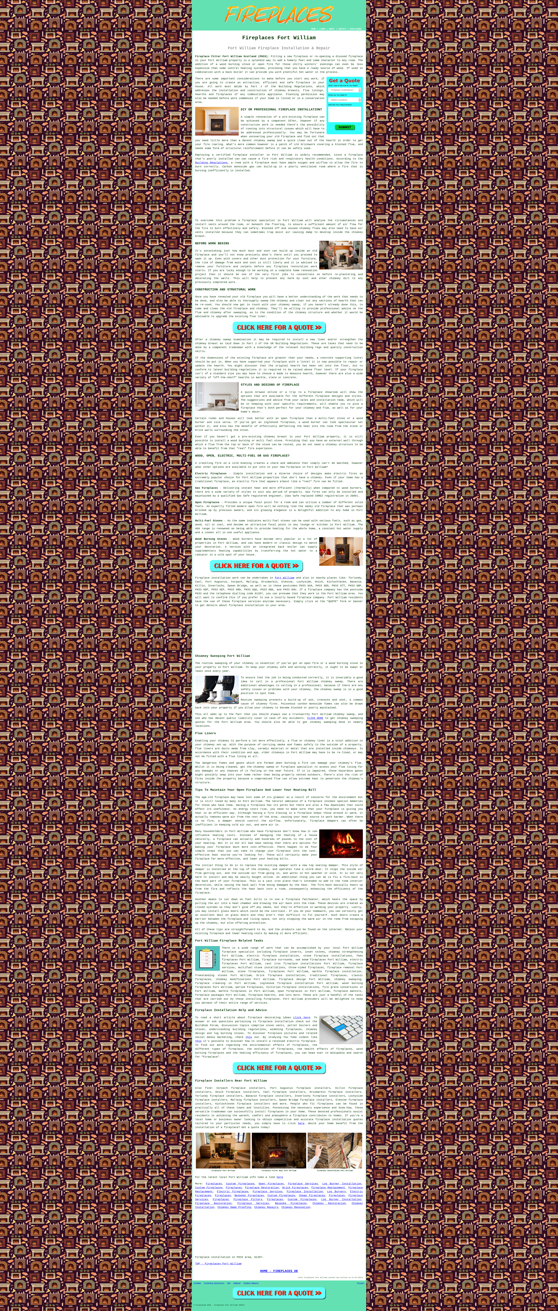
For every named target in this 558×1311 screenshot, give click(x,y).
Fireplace (202, 577)
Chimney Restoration (329, 1203)
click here (301, 1017)
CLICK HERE (315, 718)
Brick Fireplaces (295, 1187)
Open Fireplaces (271, 1183)
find (208, 1088)
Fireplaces (214, 1183)
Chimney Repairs (266, 1207)
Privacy (360, 1283)
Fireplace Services (303, 1183)
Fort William (284, 577)
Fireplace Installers (214, 1283)
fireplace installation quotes (339, 1119)
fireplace (315, 589)
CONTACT (342, 29)
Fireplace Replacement (328, 1187)
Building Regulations (211, 162)
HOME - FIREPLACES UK (279, 1271)
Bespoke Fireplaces (249, 1195)
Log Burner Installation (341, 1183)
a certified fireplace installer (238, 154)
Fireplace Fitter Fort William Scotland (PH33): (232, 56)
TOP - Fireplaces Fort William (218, 1263)
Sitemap (197, 1283)
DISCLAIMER (355, 29)
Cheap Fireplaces (312, 1195)
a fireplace (298, 1115)
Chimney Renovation (295, 1207)
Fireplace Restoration (262, 1187)
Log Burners (336, 1191)
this (249, 1037)
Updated (236, 1283)
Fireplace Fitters (248, 1199)
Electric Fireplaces (232, 1191)
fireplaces (325, 1103)
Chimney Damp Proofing (234, 1207)
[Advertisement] (279, 195)
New (228, 1283)
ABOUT (332, 29)
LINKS (322, 29)
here (301, 1123)
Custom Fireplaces (240, 1183)
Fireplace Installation (305, 1191)
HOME (313, 29)
